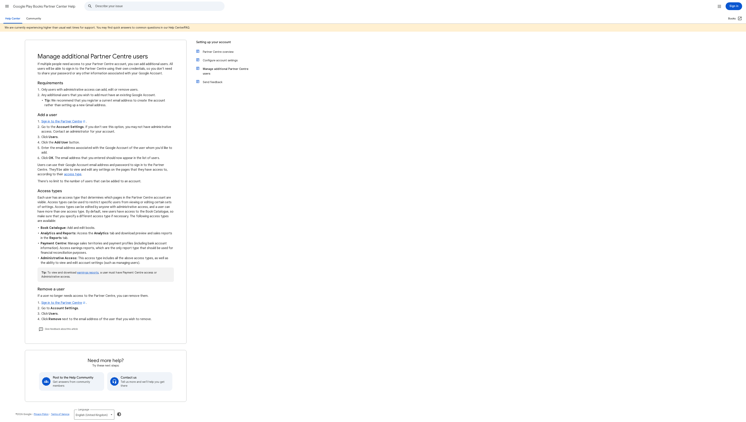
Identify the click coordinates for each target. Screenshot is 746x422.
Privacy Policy (41, 414)
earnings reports (87, 272)
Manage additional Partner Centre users (225, 71)
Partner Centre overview (218, 52)
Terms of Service (60, 414)
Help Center (12, 18)
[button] (7, 6)
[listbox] (94, 415)
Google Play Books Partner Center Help (44, 6)
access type (73, 174)
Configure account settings (220, 60)
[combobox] (159, 6)
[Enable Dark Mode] (119, 414)
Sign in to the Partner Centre (61, 121)
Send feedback (212, 82)
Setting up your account (213, 42)
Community (33, 18)
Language (83, 409)
